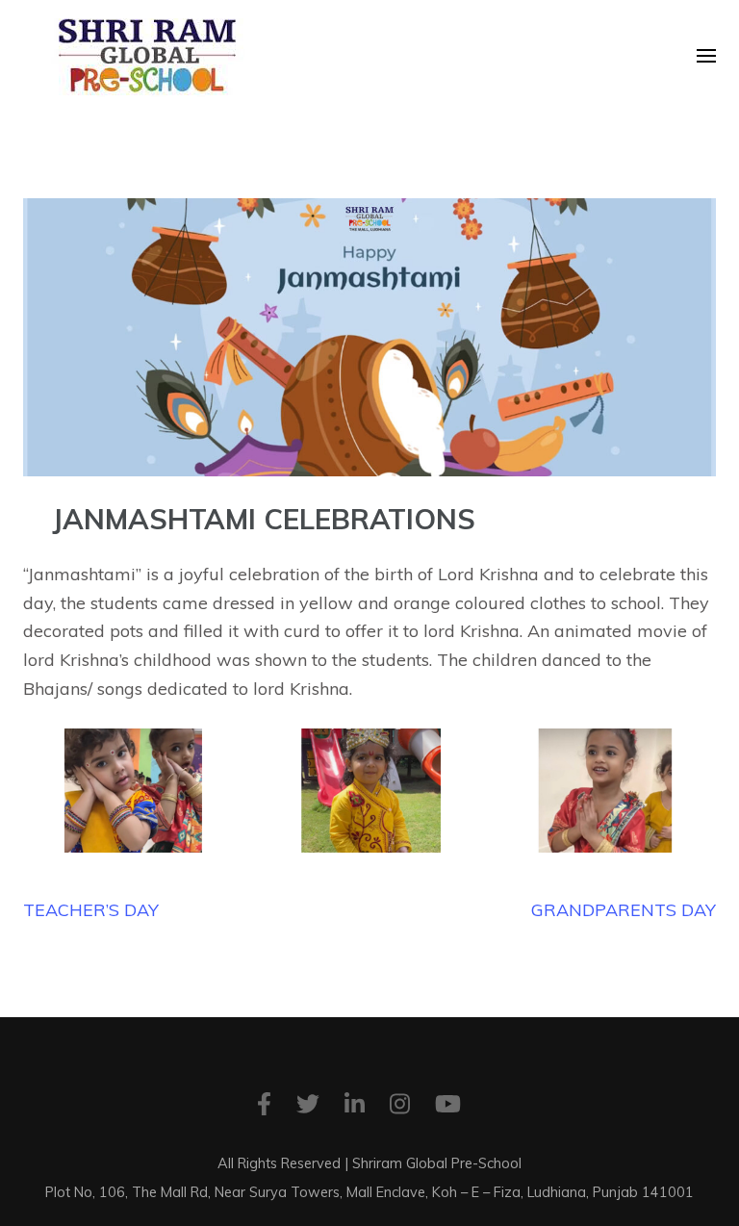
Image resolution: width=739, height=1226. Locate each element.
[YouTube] (448, 1107)
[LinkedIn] (354, 1107)
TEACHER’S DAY (91, 910)
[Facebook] (264, 1107)
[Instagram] (400, 1107)
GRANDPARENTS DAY (623, 910)
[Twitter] (307, 1107)
